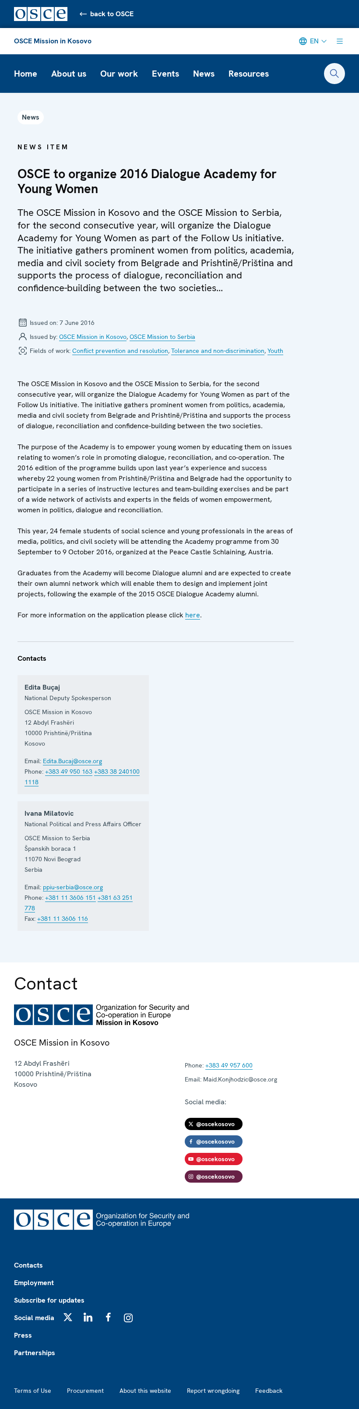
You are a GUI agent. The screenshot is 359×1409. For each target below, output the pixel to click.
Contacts (28, 1265)
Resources (249, 73)
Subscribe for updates (49, 1300)
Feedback (268, 1391)
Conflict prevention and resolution (120, 351)
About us (68, 73)
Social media (34, 1317)
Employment (34, 1282)
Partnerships (34, 1352)
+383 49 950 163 (68, 771)
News (204, 73)
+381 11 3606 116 (62, 919)
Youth (275, 351)
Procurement (85, 1391)
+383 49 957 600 (229, 1065)
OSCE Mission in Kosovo (53, 41)
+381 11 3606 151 (70, 898)
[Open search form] (334, 73)
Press (23, 1335)
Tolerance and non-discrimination (217, 351)
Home (25, 73)
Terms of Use (32, 1391)
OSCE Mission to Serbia (162, 337)
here (192, 615)
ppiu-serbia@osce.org (73, 887)
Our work (119, 73)
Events (165, 73)
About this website (145, 1391)
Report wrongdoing (213, 1391)
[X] (67, 1317)
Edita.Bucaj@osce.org (72, 761)
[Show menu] (339, 41)
